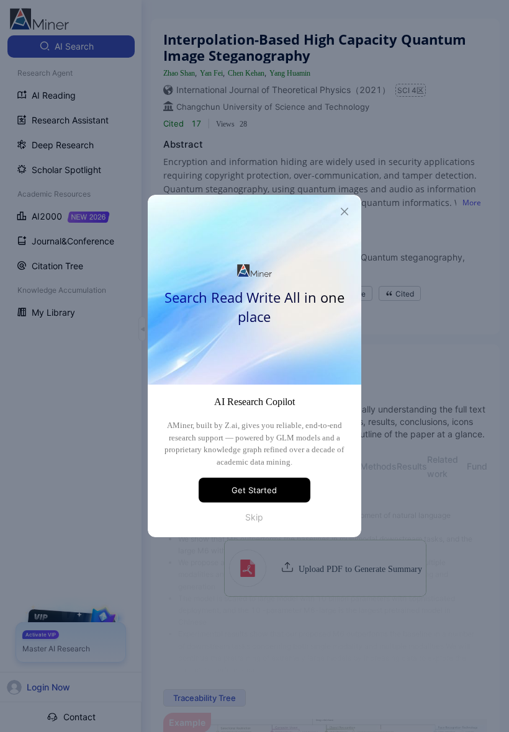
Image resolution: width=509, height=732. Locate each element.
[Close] (344, 211)
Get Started (254, 490)
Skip (254, 517)
